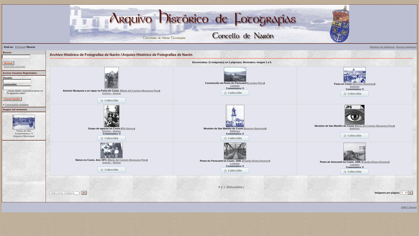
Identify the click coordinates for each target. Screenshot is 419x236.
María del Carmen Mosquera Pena (140, 90)
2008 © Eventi (409, 207)
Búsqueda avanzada (14, 66)
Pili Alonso (128, 128)
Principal (20, 47)
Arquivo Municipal (364, 84)
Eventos (354, 86)
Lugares (235, 85)
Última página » (235, 187)
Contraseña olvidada (17, 104)
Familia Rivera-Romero (256, 161)
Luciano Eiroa (256, 83)
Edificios (235, 131)
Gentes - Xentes (111, 93)
